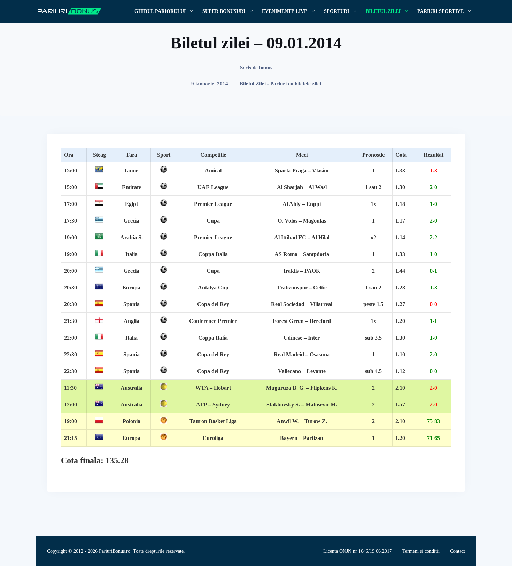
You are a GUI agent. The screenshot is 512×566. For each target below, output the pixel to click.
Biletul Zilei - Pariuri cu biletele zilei (280, 83)
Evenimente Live (284, 11)
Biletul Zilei (383, 11)
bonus (265, 67)
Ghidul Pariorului (160, 11)
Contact (457, 551)
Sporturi (336, 11)
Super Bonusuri (223, 11)
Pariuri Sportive (440, 11)
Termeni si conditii (421, 551)
